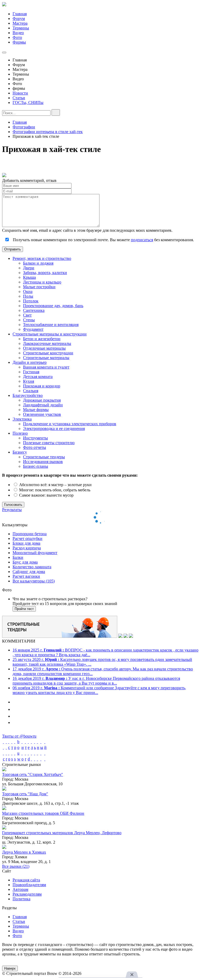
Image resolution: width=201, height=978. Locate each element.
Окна (27, 291)
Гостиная (31, 372)
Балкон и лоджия (38, 263)
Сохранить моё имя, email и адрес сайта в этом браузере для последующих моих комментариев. (87, 230)
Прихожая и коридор (41, 386)
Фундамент (33, 329)
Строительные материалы (46, 357)
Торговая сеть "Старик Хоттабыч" (32, 774)
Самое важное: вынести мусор (46, 495)
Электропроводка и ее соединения (54, 428)
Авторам (20, 889)
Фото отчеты (34, 447)
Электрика (22, 419)
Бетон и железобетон (41, 338)
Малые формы (36, 409)
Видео (18, 32)
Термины (21, 28)
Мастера (20, 23)
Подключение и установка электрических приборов (69, 424)
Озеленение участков (42, 414)
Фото (17, 37)
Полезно (20, 433)
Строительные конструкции (48, 353)
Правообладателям (29, 884)
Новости (20, 93)
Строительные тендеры (44, 457)
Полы (28, 296)
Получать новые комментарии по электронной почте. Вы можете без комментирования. (103, 240)
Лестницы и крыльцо (42, 282)
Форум (19, 18)
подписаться (142, 240)
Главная (20, 14)
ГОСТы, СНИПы (28, 102)
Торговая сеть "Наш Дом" (25, 794)
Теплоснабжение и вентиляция (51, 324)
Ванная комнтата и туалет (46, 367)
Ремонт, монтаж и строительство (42, 258)
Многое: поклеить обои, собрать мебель (54, 490)
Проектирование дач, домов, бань (53, 305)
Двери (28, 268)
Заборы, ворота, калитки (45, 272)
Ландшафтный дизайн (43, 405)
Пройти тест (24, 609)
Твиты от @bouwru (19, 736)
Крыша (29, 277)
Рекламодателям (27, 894)
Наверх (10, 968)
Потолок (30, 301)
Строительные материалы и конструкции (50, 334)
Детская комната (38, 376)
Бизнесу (20, 452)
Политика (21, 899)
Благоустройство (28, 395)
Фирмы (19, 42)
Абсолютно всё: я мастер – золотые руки (55, 484)
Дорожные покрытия (42, 400)
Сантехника (33, 310)
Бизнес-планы (35, 466)
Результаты (12, 509)
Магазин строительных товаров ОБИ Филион (43, 813)
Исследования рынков (43, 461)
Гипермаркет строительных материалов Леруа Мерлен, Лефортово (61, 832)
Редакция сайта (26, 880)
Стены (29, 320)
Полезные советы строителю (49, 442)
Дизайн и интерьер (30, 362)
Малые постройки (39, 287)
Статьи (19, 98)
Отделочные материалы (44, 348)
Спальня (30, 390)
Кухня (28, 381)
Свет (27, 315)
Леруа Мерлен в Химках (24, 852)
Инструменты (35, 438)
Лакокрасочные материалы (47, 343)
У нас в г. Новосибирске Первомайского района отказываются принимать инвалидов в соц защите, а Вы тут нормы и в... (96, 680)
